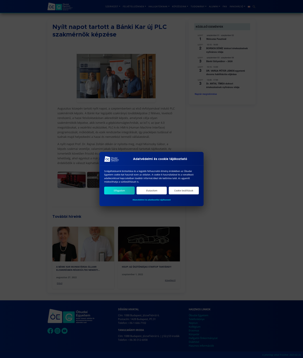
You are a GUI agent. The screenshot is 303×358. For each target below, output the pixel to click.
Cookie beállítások (183, 190)
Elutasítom (151, 190)
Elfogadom (119, 190)
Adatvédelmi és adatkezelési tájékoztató (152, 199)
